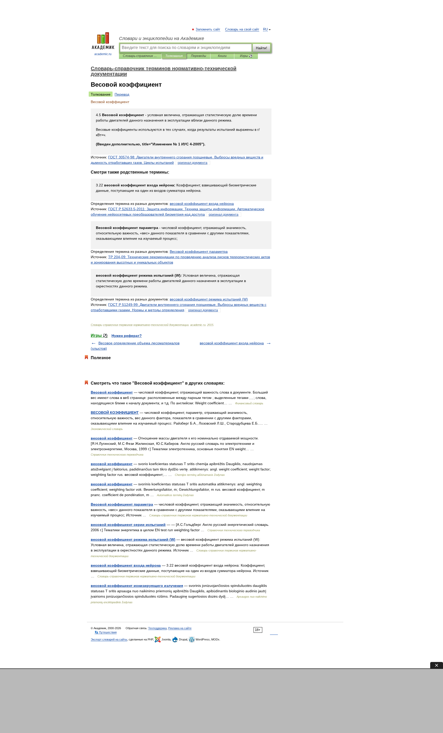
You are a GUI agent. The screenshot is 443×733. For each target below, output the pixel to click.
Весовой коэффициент (112, 392)
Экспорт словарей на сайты (109, 639)
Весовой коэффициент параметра (122, 504)
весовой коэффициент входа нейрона (232, 343)
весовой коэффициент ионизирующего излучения (137, 586)
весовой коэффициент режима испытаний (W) (133, 539)
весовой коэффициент (112, 438)
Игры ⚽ (246, 56)
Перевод (122, 94)
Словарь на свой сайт (242, 29)
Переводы (198, 56)
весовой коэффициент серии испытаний (128, 525)
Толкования (174, 56)
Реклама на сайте (180, 628)
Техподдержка (157, 628)
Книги (222, 56)
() (209, 299)
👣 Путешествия (106, 632)
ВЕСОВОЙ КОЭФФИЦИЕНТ (115, 412)
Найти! (261, 48)
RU (265, 29)
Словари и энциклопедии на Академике (161, 38)
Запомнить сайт (208, 29)
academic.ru (103, 54)
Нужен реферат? (127, 336)
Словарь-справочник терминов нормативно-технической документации (140, 56)
